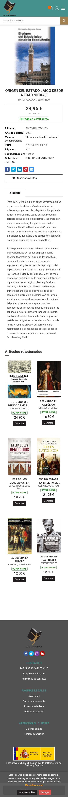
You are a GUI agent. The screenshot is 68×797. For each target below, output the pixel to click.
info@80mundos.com (34, 673)
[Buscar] (64, 21)
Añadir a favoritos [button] (26, 178)
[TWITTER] (31, 653)
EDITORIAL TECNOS (37, 128)
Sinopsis (15, 192)
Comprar (19, 423)
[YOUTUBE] (42, 653)
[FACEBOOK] (25, 653)
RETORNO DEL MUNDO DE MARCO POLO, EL (19, 403)
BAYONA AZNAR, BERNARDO (34, 99)
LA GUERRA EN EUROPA (20, 559)
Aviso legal (34, 696)
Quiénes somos (34, 728)
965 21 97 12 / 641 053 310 (34, 668)
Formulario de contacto (34, 678)
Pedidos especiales (34, 734)
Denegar (45, 792)
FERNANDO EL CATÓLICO (48, 403)
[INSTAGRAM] (36, 653)
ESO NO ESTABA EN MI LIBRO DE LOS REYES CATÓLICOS (48, 481)
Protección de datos (34, 706)
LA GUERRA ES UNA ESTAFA (48, 558)
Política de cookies (34, 711)
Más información (34, 785)
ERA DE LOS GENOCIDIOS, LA (19, 481)
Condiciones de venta (34, 701)
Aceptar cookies (27, 792)
